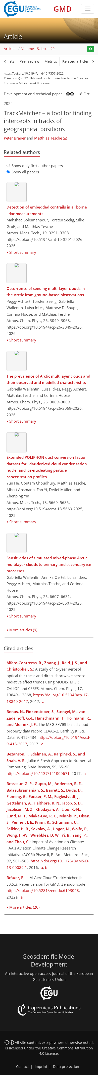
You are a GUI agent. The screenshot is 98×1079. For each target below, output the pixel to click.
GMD (63, 9)
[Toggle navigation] (87, 9)
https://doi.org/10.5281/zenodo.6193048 (43, 890)
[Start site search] (90, 49)
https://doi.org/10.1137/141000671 (38, 773)
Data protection (66, 1066)
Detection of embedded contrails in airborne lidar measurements (47, 210)
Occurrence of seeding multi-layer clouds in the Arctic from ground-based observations (46, 291)
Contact (22, 1066)
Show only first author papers (37, 165)
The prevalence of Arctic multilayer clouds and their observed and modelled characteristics (48, 379)
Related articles (75, 61)
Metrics (50, 61)
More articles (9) (23, 629)
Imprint (41, 1066)
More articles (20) (24, 907)
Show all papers (25, 171)
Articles (10, 49)
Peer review (29, 61)
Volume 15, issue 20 (38, 49)
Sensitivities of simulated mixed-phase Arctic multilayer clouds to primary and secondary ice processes (49, 564)
